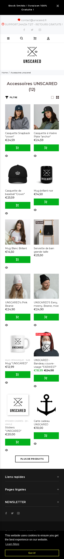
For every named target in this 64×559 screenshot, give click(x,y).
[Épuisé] (46, 231)
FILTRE (13, 97)
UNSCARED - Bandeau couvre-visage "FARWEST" (45, 363)
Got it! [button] (32, 553)
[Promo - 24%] (46, 343)
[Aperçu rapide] (6, 155)
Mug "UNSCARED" (16, 363)
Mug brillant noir (43, 190)
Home (5, 72)
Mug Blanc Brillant (16, 248)
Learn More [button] (12, 544)
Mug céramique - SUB (17, 360)
